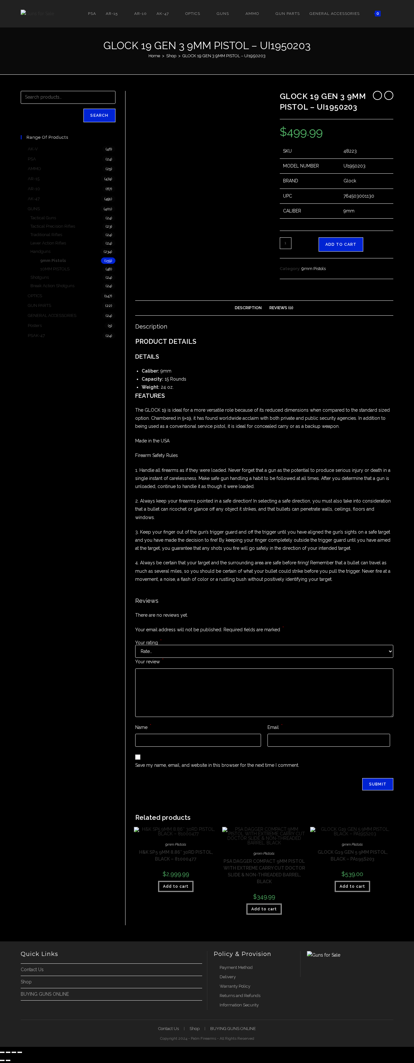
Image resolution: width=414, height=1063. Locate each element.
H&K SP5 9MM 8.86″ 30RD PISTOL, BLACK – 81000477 (176, 856)
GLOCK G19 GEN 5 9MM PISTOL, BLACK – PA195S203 (352, 856)
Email (275, 726)
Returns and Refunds (240, 995)
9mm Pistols (313, 268)
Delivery (228, 976)
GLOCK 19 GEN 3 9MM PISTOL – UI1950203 (224, 55)
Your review (149, 661)
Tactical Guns (43, 217)
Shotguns (39, 277)
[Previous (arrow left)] (2, 1060)
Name (143, 726)
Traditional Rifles (46, 234)
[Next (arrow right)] (8, 1060)
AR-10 (34, 188)
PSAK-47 (36, 335)
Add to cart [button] (176, 886)
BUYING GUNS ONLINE (45, 994)
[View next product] (388, 95)
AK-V (33, 148)
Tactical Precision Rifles (52, 226)
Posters (35, 325)
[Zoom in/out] (2, 1052)
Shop (26, 981)
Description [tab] (248, 307)
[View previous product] (377, 95)
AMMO (34, 168)
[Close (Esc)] (19, 1052)
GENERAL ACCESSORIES (52, 315)
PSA (32, 159)
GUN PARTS (39, 305)
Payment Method (236, 967)
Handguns (40, 251)
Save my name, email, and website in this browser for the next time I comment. (217, 765)
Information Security (239, 1005)
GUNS (34, 208)
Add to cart (340, 244)
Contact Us (32, 969)
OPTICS (35, 295)
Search (99, 115)
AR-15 (33, 178)
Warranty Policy (235, 986)
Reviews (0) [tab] (281, 307)
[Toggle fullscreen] (8, 1052)
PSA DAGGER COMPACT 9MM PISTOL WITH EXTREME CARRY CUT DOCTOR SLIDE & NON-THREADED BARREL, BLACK (264, 871)
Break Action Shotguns (52, 285)
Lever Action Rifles (48, 243)
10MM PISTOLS (55, 268)
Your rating (148, 642)
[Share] (14, 1052)
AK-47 (34, 198)
